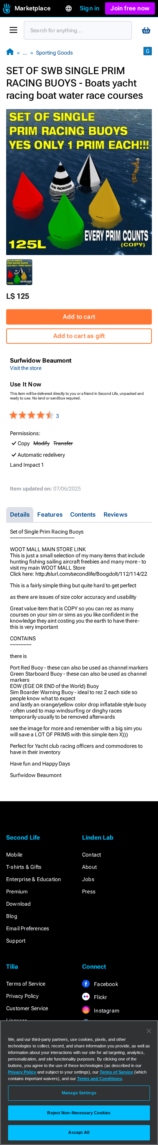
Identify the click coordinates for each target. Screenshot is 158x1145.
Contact (91, 855)
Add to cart (79, 316)
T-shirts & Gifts (23, 867)
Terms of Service (25, 984)
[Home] (10, 52)
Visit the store (25, 368)
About (89, 867)
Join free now (130, 8)
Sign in (89, 8)
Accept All (78, 1132)
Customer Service (27, 1008)
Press (88, 891)
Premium (17, 891)
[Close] (148, 1030)
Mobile (14, 855)
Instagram (106, 1010)
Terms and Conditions (99, 1078)
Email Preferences (27, 928)
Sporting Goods (54, 53)
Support (15, 941)
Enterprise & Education (33, 879)
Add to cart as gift (79, 336)
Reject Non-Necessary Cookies (78, 1112)
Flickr (100, 997)
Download (18, 904)
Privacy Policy (22, 996)
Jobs (88, 879)
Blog (11, 916)
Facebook (105, 984)
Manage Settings (79, 1092)
